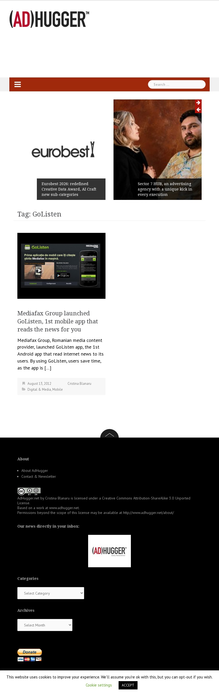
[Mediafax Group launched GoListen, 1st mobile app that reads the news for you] (61, 265)
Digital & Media (39, 389)
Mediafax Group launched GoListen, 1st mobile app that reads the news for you (57, 321)
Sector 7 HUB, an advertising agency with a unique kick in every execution (165, 189)
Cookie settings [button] (99, 685)
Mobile (57, 389)
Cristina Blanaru (79, 383)
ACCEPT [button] (128, 685)
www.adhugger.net (64, 507)
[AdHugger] (49, 19)
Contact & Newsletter (38, 476)
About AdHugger (34, 470)
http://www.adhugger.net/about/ (148, 512)
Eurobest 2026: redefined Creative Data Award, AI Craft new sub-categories (69, 189)
